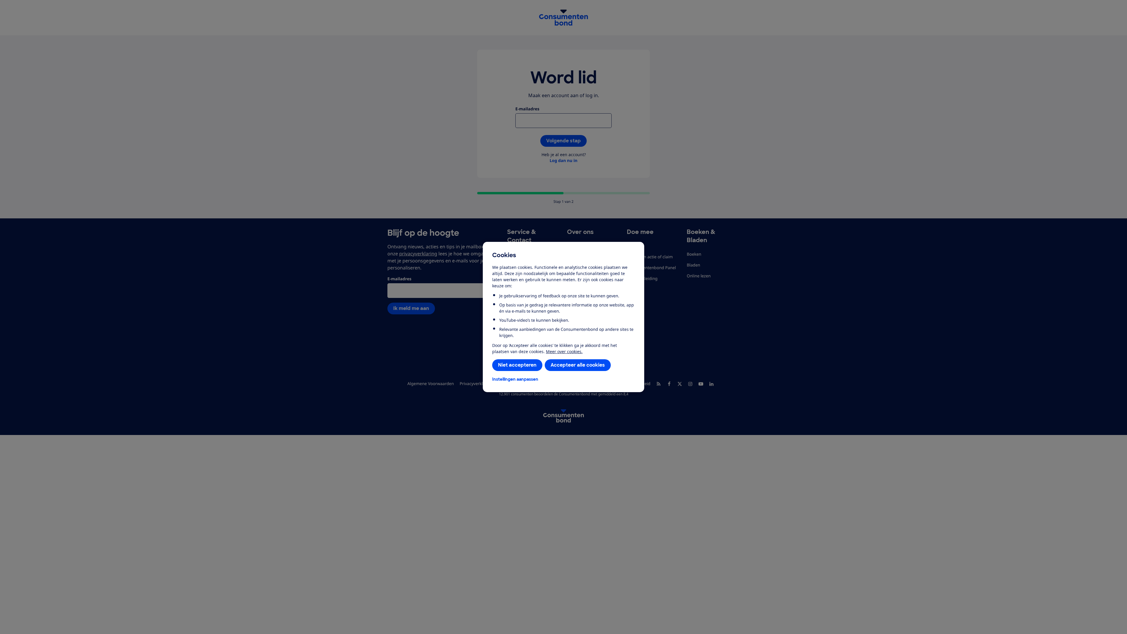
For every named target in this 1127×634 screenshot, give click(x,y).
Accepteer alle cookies (578, 365)
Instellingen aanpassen (515, 379)
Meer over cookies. (564, 351)
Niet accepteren (517, 365)
